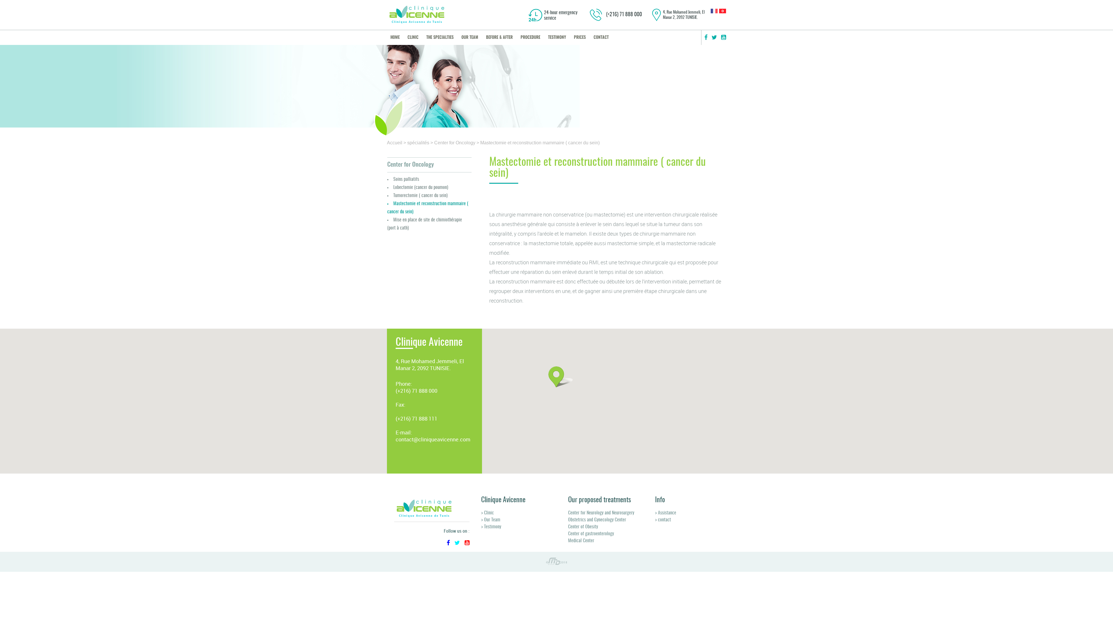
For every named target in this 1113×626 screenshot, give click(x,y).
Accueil (394, 142)
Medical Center (581, 540)
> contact (663, 520)
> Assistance (665, 513)
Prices (580, 38)
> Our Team (490, 520)
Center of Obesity (583, 527)
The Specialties (440, 38)
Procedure (530, 38)
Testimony (557, 38)
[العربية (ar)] (722, 11)
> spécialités (416, 142)
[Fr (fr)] (714, 11)
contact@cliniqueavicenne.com (433, 439)
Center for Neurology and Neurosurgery (601, 513)
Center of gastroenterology (591, 534)
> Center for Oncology (452, 142)
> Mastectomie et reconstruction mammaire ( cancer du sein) (538, 142)
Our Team (469, 38)
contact (601, 38)
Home (395, 38)
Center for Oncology (410, 165)
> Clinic (487, 513)
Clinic (413, 38)
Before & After (499, 38)
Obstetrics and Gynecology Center (597, 520)
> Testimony (491, 527)
